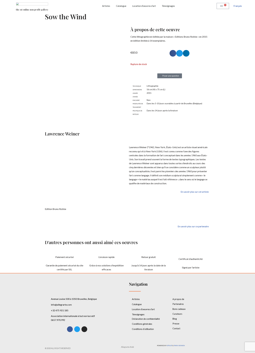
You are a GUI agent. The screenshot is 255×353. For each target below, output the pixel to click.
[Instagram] (84, 329)
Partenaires (178, 304)
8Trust (169, 345)
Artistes (106, 6)
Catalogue (121, 6)
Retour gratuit (148, 257)
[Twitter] (77, 329)
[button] (173, 53)
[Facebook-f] (70, 329)
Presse (176, 323)
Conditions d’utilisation (143, 329)
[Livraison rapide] (106, 251)
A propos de (178, 299)
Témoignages (168, 6)
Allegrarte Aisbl (127, 347)
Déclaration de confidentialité (146, 319)
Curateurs (177, 314)
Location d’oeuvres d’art (144, 6)
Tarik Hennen (179, 345)
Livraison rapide (106, 257)
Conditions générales (142, 324)
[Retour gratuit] (148, 251)
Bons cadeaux (179, 309)
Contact (176, 328)
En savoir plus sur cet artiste (195, 191)
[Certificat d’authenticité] (190, 253)
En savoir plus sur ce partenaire (193, 226)
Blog (175, 318)
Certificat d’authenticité (191, 258)
